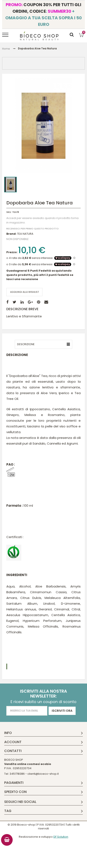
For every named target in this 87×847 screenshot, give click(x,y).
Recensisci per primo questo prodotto (32, 228)
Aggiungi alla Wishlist (24, 292)
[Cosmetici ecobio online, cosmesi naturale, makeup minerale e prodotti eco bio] (39, 35)
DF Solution (60, 837)
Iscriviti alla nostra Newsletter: (43, 694)
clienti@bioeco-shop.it (43, 774)
